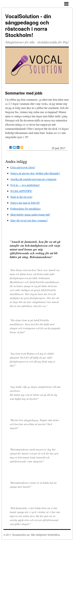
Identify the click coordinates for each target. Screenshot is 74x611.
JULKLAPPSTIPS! (21, 191)
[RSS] (21, 147)
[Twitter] (14, 147)
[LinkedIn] (18, 147)
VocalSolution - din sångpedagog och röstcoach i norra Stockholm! (28, 25)
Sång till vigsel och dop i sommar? (29, 220)
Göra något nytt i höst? (22, 167)
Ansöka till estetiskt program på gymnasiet (33, 179)
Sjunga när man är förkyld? (25, 202)
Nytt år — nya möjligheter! (25, 185)
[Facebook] (10, 147)
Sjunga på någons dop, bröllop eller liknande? (35, 173)
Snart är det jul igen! (21, 197)
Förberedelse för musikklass (25, 208)
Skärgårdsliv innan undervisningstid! (30, 214)
